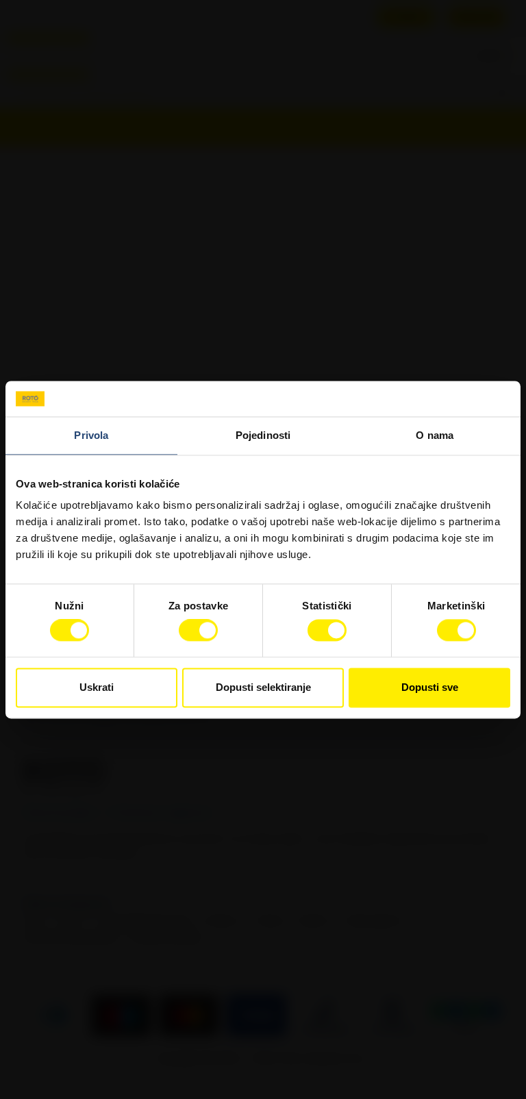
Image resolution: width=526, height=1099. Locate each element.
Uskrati (96, 687)
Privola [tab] (91, 435)
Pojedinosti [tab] (263, 435)
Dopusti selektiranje (263, 687)
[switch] (198, 631)
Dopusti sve (429, 687)
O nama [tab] (434, 435)
